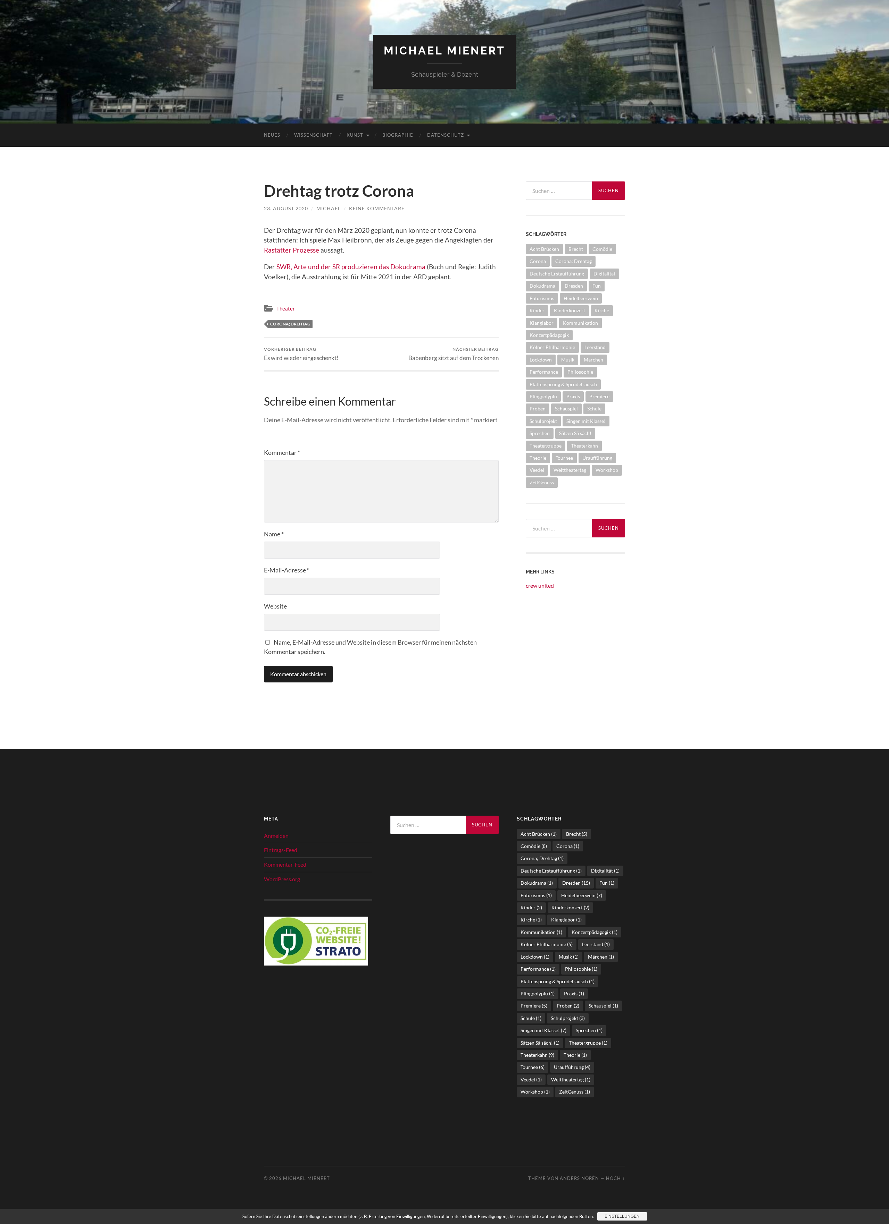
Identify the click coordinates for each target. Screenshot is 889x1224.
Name (274, 534)
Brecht (575, 249)
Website (275, 606)
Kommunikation (580, 323)
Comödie (602, 249)
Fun (596, 286)
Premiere (599, 396)
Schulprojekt (543, 421)
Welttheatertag (570, 470)
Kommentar (282, 452)
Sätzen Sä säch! (575, 433)
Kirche (602, 310)
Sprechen (540, 433)
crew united (540, 585)
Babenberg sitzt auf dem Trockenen (453, 354)
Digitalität (604, 274)
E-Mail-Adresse (286, 570)
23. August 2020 (286, 208)
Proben (538, 408)
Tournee (564, 458)
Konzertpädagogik (549, 335)
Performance (544, 372)
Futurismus (542, 298)
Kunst (355, 135)
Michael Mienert (444, 50)
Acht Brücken (544, 249)
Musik (567, 360)
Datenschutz (445, 135)
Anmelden (276, 835)
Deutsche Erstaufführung (557, 274)
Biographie (397, 135)
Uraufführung (597, 458)
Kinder (537, 310)
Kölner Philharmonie (552, 347)
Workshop (607, 470)
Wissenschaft (313, 135)
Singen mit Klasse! (586, 421)
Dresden (574, 286)
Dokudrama (542, 286)
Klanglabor (542, 323)
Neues (272, 135)
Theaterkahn (584, 446)
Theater (285, 308)
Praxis (573, 396)
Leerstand (595, 347)
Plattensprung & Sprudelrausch (563, 384)
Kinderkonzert (569, 310)
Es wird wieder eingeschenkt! (301, 354)
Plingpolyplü (543, 396)
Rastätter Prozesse (291, 250)
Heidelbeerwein (581, 298)
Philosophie (580, 372)
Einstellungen (622, 1216)
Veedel (537, 470)
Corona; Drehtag (290, 323)
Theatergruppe (546, 446)
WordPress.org (282, 879)
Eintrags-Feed (280, 850)
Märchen (593, 360)
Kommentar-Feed (285, 864)
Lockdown (541, 360)
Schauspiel (566, 408)
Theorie (538, 458)
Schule (594, 408)
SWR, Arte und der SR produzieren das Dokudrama (350, 267)
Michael (328, 208)
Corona (538, 261)
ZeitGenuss (542, 482)
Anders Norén (579, 1178)
